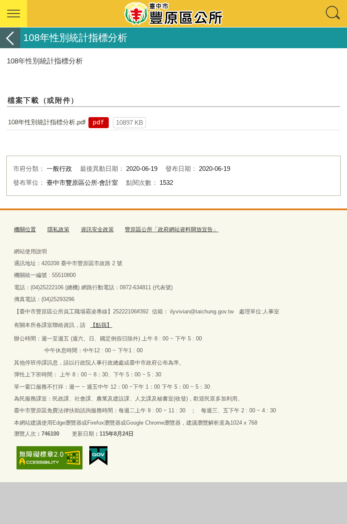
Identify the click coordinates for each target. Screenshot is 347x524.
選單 (13, 13)
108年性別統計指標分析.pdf (46, 122)
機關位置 (25, 229)
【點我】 (101, 325)
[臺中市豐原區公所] (173, 13)
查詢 (333, 13)
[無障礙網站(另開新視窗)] (50, 457)
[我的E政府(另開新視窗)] (98, 456)
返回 (10, 37)
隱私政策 (58, 229)
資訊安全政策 (97, 229)
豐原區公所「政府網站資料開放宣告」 (171, 229)
